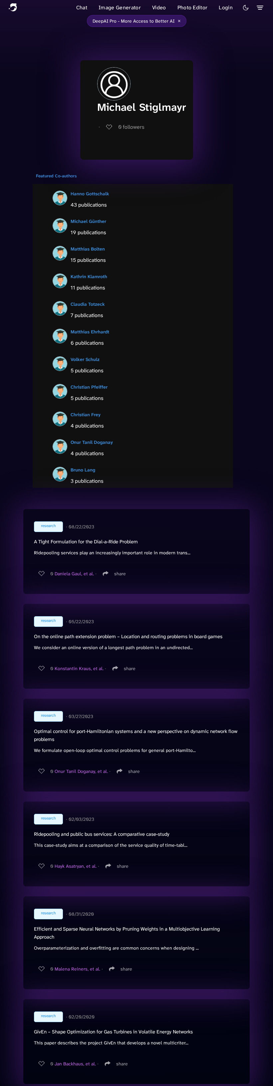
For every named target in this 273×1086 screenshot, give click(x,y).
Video (159, 7)
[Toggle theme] (245, 7)
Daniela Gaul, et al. (74, 574)
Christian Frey (86, 415)
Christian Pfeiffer (89, 387)
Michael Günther (88, 221)
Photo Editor (192, 7)
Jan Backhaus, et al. (75, 1064)
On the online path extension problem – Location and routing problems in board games (128, 636)
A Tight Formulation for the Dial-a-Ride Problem (86, 541)
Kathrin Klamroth (89, 276)
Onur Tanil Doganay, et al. (81, 771)
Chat (81, 7)
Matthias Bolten (88, 249)
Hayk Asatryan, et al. (76, 866)
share (120, 574)
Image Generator (120, 7)
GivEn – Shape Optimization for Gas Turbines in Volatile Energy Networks (113, 1031)
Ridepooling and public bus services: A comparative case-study (101, 834)
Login (226, 7)
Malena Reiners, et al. (77, 969)
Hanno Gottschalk (90, 194)
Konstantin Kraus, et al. (79, 668)
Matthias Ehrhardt (90, 332)
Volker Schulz (85, 359)
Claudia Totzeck (88, 304)
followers (131, 126)
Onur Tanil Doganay (92, 442)
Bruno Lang (83, 470)
